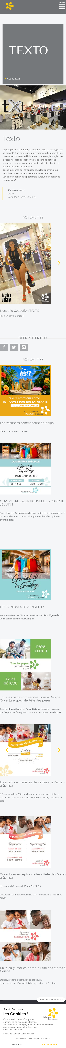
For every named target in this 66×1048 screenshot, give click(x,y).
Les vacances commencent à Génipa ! (27, 423)
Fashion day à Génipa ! (12, 315)
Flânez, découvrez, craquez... (15, 431)
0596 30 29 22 (13, 78)
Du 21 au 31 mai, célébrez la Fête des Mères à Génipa (32, 969)
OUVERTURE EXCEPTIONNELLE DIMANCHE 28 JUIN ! (32, 502)
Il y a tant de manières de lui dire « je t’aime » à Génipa (32, 783)
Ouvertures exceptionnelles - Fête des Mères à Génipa (33, 876)
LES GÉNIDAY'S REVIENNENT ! (22, 607)
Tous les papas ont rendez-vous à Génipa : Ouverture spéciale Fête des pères (30, 698)
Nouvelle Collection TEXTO (19, 310)
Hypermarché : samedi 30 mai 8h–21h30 (20, 886)
